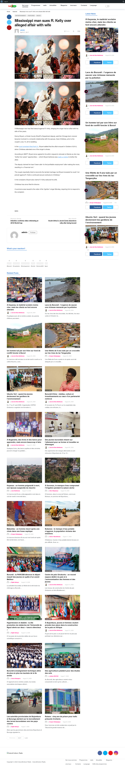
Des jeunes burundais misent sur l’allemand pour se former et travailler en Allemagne (62, 442)
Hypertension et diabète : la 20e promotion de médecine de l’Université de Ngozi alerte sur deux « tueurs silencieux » (24, 626)
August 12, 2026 (69, 584)
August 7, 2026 (65, 676)
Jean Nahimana (15, 491)
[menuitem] (1, 1)
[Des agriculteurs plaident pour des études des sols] (62, 655)
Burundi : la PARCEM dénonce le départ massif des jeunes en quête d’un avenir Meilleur (23, 577)
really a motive (63, 157)
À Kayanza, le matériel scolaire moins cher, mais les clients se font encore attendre (22, 307)
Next (19, 738)
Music (39, 15)
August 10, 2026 (69, 630)
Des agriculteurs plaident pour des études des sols (62, 671)
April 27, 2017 (24, 32)
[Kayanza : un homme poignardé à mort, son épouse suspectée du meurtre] (24, 470)
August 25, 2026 (31, 356)
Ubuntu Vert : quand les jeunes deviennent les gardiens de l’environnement (20, 396)
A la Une (10, 301)
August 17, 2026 (67, 536)
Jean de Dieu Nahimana (17, 312)
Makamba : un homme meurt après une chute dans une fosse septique (23, 530)
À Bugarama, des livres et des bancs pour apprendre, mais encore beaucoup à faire (24, 440)
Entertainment (21, 15)
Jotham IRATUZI (53, 676)
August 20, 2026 (69, 447)
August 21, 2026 (31, 445)
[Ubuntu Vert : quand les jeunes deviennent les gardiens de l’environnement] (24, 378)
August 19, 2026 (26, 491)
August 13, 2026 (25, 582)
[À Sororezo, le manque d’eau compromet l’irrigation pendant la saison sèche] (62, 470)
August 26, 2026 (31, 312)
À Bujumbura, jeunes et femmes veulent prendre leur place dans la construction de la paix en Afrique (61, 625)
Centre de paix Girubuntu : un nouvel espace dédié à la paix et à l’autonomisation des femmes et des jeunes (60, 578)
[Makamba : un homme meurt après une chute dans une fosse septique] (24, 513)
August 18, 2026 (65, 491)
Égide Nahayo (15, 582)
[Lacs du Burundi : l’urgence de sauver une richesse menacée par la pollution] (62, 289)
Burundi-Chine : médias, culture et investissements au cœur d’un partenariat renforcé (62, 396)
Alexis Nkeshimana (54, 536)
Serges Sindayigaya (54, 356)
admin (22, 30)
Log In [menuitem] (6, 1)
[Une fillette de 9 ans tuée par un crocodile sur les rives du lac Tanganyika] (62, 335)
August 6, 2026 (67, 722)
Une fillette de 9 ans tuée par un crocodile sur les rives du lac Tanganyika (62, 351)
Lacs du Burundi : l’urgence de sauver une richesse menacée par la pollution (61, 306)
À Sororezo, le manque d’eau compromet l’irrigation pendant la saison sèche (62, 486)
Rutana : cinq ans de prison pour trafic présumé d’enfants (61, 717)
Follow (32, 232)
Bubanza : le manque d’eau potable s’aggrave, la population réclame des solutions (60, 531)
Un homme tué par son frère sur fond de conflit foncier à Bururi (23, 351)
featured (31, 15)
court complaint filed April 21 (28, 146)
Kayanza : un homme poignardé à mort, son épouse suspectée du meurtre (23, 486)
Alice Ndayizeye (53, 491)
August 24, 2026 (67, 356)
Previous (12, 738)
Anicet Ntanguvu (16, 678)
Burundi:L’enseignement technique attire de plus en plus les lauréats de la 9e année (24, 673)
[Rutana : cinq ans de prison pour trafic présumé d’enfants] (62, 701)
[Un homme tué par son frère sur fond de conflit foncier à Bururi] (24, 335)
